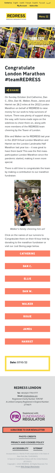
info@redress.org (30, 396)
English (15, 3)
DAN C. (27, 266)
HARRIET (27, 341)
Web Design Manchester (30, 467)
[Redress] (16, 16)
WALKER (27, 303)
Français (28, 3)
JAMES (27, 328)
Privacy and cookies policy (27, 442)
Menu (42, 16)
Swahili (22, 3)
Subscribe (34, 5)
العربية (48, 3)
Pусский (42, 3)
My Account (22, 5)
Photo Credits (27, 436)
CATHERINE (27, 253)
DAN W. (28, 291)
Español (35, 3)
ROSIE (27, 316)
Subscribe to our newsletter (28, 429)
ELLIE (27, 278)
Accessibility (20, 448)
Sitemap (37, 448)
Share (14, 90)
